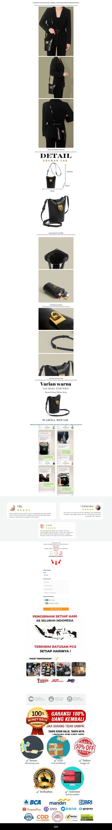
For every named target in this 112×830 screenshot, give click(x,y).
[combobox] (56, 592)
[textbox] (56, 593)
